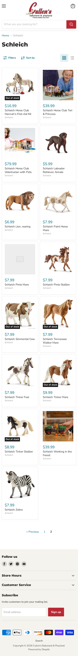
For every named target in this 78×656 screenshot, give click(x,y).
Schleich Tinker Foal (17, 397)
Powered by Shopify (39, 649)
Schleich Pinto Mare (17, 284)
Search (39, 640)
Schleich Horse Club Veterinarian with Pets (18, 170)
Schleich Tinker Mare (55, 397)
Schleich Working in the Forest (57, 453)
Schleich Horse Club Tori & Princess (57, 112)
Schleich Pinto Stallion (56, 284)
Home (5, 35)
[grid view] (64, 58)
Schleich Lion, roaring (17, 226)
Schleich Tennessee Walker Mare (55, 340)
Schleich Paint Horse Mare (55, 228)
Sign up (56, 612)
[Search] (71, 24)
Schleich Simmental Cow (20, 339)
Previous (33, 532)
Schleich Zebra (14, 509)
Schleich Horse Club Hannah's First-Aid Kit (18, 112)
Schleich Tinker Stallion (19, 451)
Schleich (9, 117)
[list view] (72, 58)
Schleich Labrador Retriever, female (54, 170)
